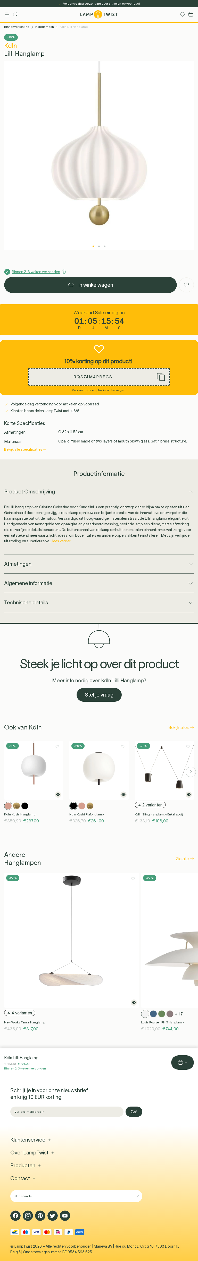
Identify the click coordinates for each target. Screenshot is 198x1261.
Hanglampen (44, 26)
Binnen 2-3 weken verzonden (25, 1068)
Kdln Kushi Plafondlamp (86, 814)
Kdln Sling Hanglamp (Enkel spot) (159, 814)
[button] (99, 377)
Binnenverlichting (16, 26)
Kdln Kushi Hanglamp (19, 814)
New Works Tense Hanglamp (24, 1022)
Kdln (10, 45)
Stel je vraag (99, 695)
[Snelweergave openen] (58, 795)
